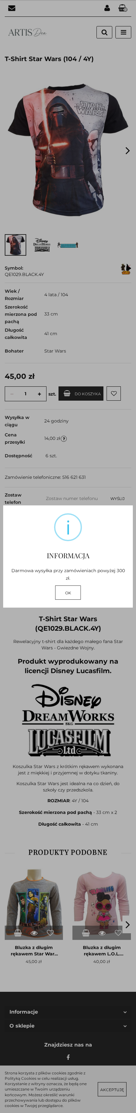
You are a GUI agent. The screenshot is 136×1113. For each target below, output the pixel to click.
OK (68, 593)
